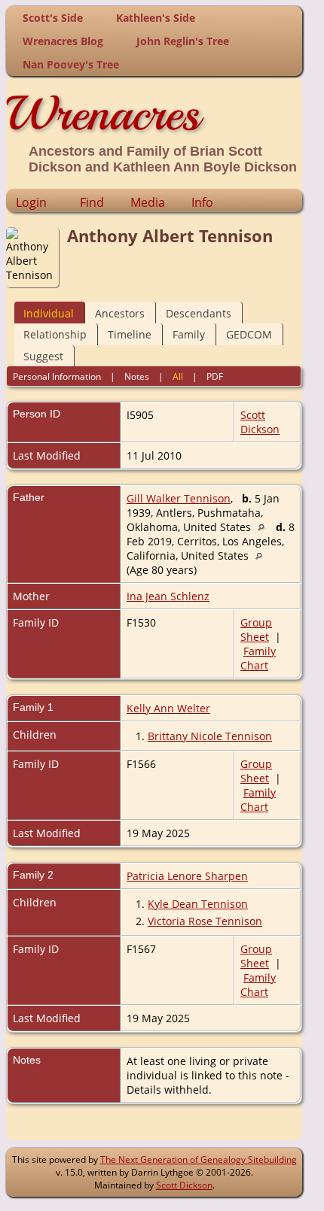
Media (147, 202)
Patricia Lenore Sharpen (187, 876)
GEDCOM (249, 334)
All (178, 376)
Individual (48, 313)
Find (92, 202)
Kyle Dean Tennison (198, 904)
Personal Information (57, 376)
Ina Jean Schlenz (168, 596)
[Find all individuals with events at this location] (265, 527)
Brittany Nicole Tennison (210, 736)
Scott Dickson (260, 422)
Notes (136, 376)
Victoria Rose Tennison (205, 921)
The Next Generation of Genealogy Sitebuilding (198, 1159)
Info (202, 202)
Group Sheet (256, 629)
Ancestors (120, 313)
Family (189, 334)
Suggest (43, 356)
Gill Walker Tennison (179, 498)
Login (31, 202)
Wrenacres (103, 113)
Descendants (198, 313)
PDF (214, 376)
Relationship (55, 334)
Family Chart (258, 658)
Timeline (129, 334)
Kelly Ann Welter (168, 708)
